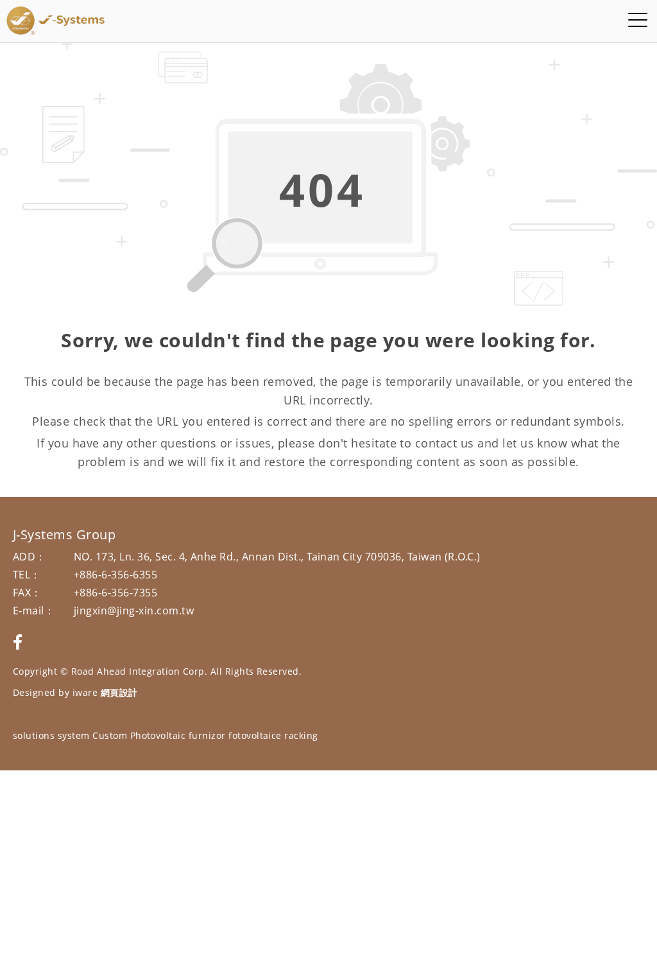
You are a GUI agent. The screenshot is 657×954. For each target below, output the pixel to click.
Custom (109, 735)
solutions (34, 735)
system (74, 735)
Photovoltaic (158, 735)
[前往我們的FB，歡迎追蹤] (17, 641)
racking (301, 735)
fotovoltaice (255, 735)
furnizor (207, 735)
